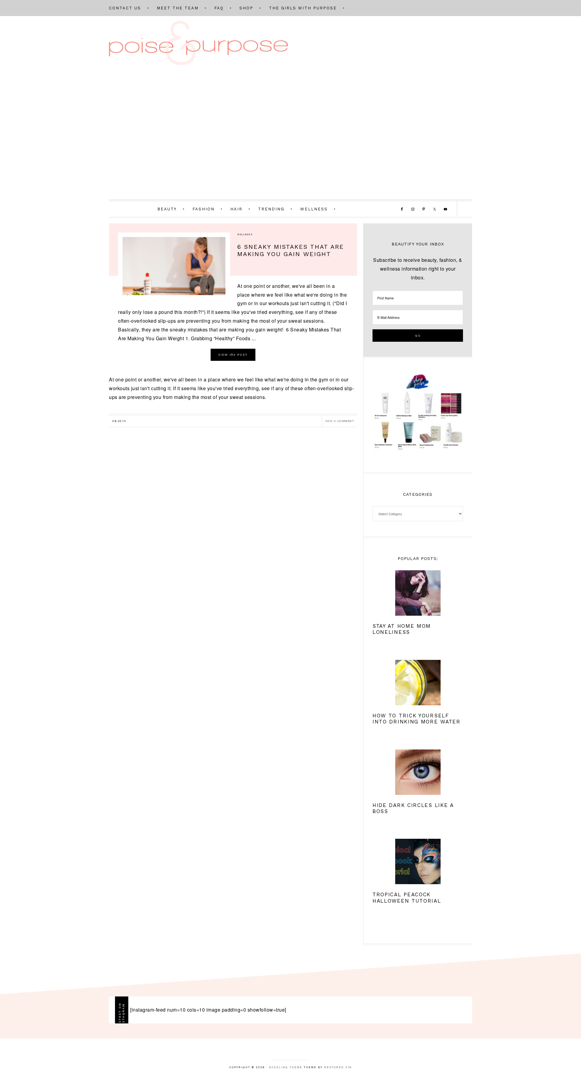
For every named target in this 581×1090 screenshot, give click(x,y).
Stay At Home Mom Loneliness (402, 629)
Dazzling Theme (285, 1067)
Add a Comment (339, 421)
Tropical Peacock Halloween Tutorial (407, 897)
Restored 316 (338, 1067)
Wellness (244, 234)
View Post (233, 354)
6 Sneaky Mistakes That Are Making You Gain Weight (290, 250)
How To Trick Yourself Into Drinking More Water (417, 719)
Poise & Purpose (198, 43)
